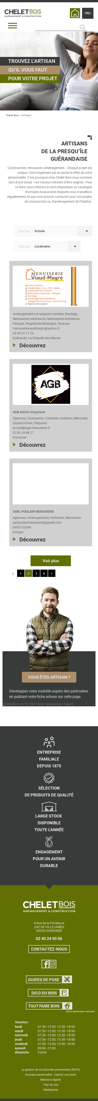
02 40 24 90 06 (49, 938)
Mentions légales (50, 1079)
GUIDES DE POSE (44, 979)
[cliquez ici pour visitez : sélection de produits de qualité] (49, 781)
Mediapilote (51, 1089)
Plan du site (51, 1084)
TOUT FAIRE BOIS (44, 1006)
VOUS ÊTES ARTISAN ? (49, 677)
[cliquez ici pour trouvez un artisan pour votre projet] (75, 13)
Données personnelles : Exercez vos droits (50, 1074)
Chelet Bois (12, 115)
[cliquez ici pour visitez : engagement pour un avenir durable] (48, 845)
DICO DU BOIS (44, 993)
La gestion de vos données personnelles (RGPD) (51, 1069)
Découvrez (32, 345)
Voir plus (51, 560)
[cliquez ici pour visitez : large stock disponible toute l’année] (49, 809)
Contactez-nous (49, 949)
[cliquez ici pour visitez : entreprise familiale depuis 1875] (49, 745)
